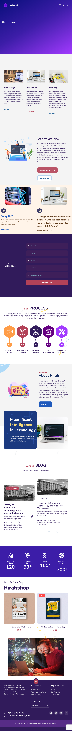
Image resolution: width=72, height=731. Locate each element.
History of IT (42, 522)
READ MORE (45, 404)
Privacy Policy (35, 689)
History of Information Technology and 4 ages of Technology (13, 509)
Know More (53, 113)
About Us (54, 689)
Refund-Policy (36, 695)
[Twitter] (61, 713)
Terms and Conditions (38, 692)
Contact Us (44, 178)
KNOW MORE (8, 109)
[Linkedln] (51, 713)
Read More (5, 230)
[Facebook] (66, 713)
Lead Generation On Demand (19, 627)
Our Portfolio (55, 692)
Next (56, 532)
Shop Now (30, 111)
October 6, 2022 (42, 520)
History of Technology (53, 522)
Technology (12, 488)
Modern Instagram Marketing (53, 627)
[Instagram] (56, 713)
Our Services (45, 170)
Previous (49, 532)
